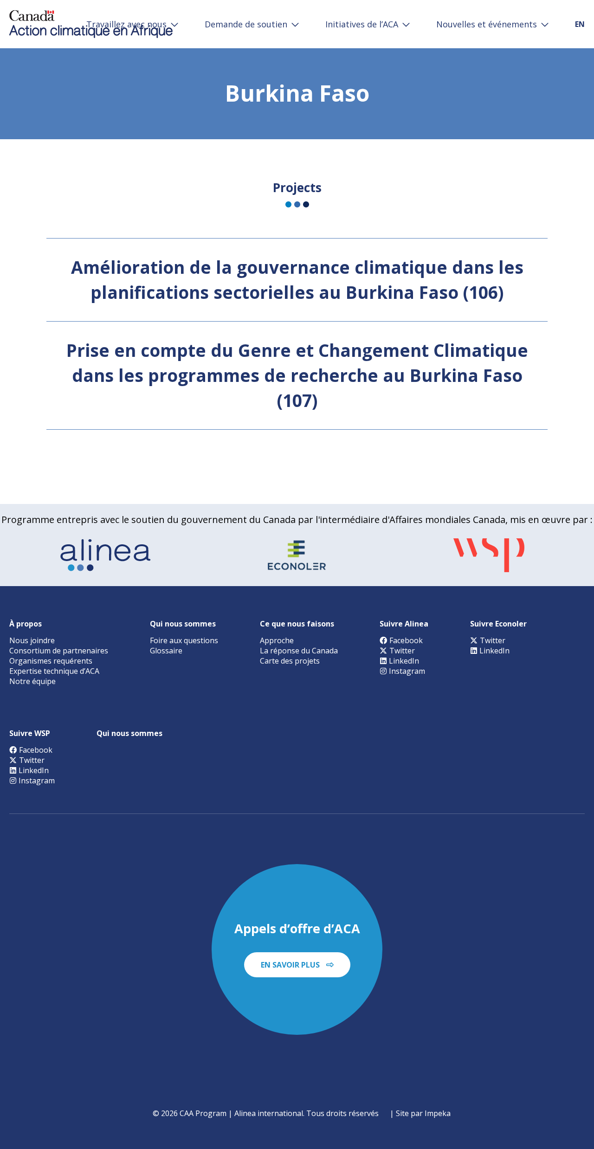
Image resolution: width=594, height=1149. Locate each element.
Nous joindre (32, 640)
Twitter (402, 651)
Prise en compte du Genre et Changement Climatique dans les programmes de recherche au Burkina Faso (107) (297, 375)
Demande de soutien (246, 24)
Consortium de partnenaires (58, 651)
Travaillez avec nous (126, 24)
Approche (277, 640)
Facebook (406, 640)
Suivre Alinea (404, 624)
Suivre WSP (29, 733)
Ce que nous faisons (297, 624)
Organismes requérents (50, 661)
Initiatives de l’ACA (361, 24)
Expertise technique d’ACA (54, 671)
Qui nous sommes (183, 624)
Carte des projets (290, 661)
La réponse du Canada (299, 651)
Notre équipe (32, 681)
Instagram (407, 671)
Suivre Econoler (498, 624)
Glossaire (166, 651)
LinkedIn (404, 661)
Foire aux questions (184, 640)
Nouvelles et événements (486, 24)
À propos (25, 624)
